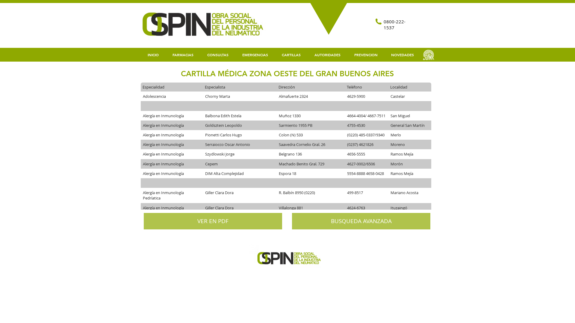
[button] (291, 55)
